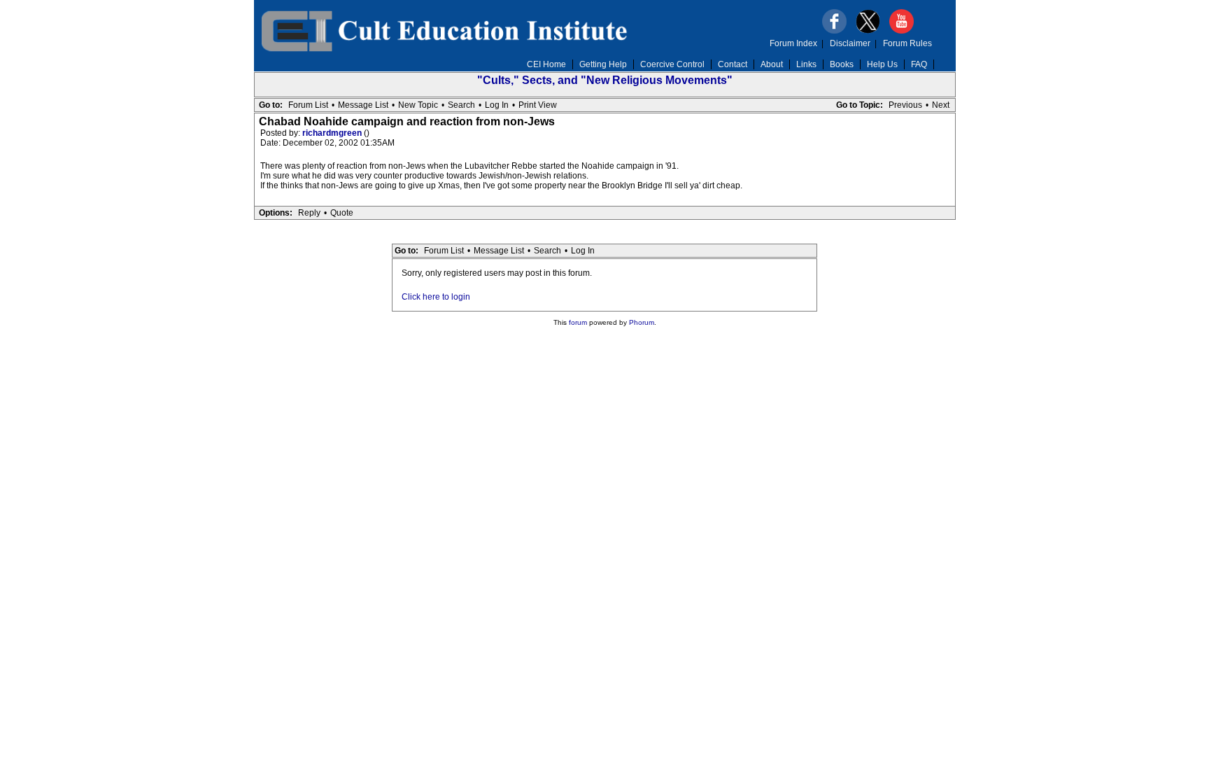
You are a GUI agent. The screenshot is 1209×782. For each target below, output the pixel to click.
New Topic (418, 105)
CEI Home (546, 64)
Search (461, 105)
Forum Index (793, 43)
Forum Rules (907, 43)
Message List (363, 105)
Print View (537, 105)
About (772, 64)
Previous (905, 105)
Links (806, 64)
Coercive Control (672, 64)
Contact (732, 64)
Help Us (882, 64)
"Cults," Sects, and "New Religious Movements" (605, 80)
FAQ (919, 64)
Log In (497, 105)
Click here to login (436, 297)
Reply (309, 213)
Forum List (308, 105)
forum (578, 322)
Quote (341, 213)
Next (940, 105)
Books (842, 64)
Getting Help (603, 64)
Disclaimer (850, 43)
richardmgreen (333, 133)
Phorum (641, 322)
